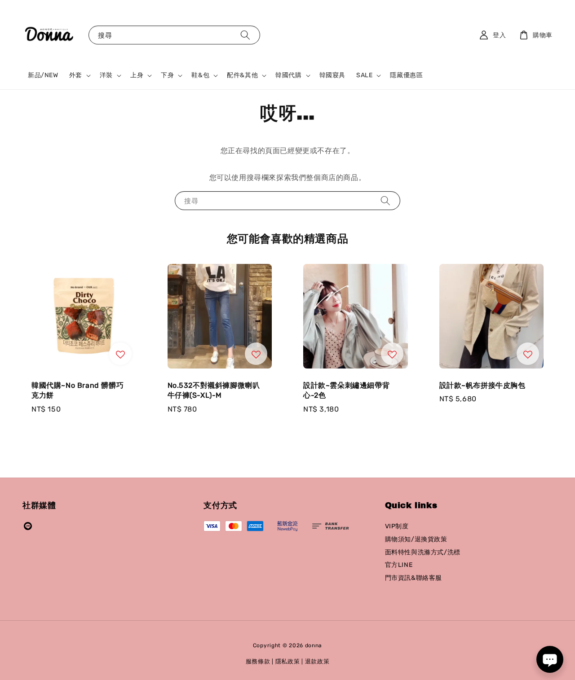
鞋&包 (200, 75)
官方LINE (399, 565)
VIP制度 (397, 526)
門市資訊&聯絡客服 (413, 578)
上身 (136, 75)
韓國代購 (288, 75)
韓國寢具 (332, 75)
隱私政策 (287, 661)
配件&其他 (242, 75)
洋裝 (106, 75)
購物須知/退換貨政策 (416, 539)
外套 (75, 75)
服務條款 (258, 661)
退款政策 (317, 661)
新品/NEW (43, 75)
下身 (167, 75)
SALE (364, 75)
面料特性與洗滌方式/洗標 (422, 552)
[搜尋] (245, 35)
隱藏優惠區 (406, 75)
